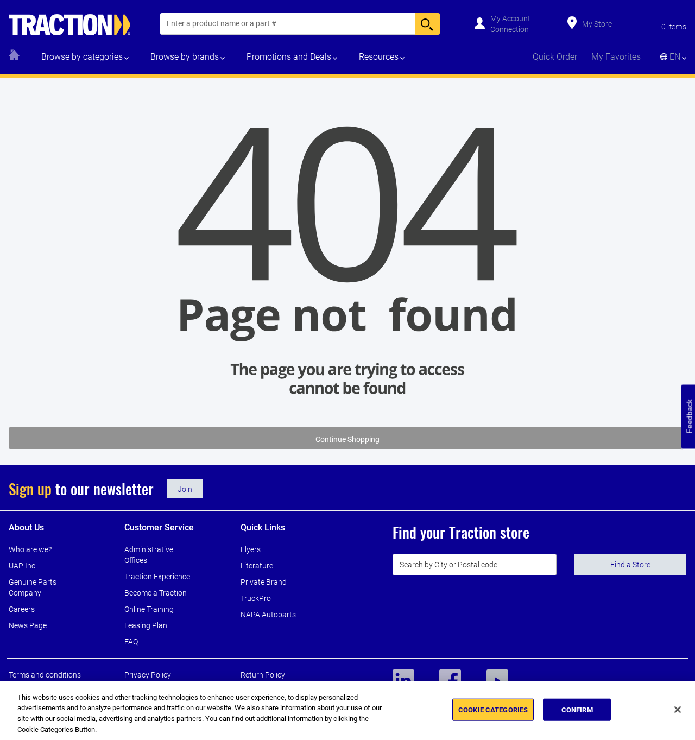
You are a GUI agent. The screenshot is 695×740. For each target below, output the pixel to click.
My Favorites (616, 57)
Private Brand (264, 582)
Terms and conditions (45, 675)
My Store (597, 24)
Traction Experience (157, 576)
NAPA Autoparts (268, 614)
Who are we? (30, 549)
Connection (509, 29)
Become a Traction (155, 593)
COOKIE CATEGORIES (493, 710)
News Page (28, 625)
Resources (379, 57)
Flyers (251, 549)
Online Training (149, 609)
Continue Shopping (347, 439)
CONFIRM (577, 710)
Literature (257, 565)
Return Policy (263, 675)
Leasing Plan (145, 625)
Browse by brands (184, 57)
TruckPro (256, 598)
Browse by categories (82, 57)
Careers (22, 609)
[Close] (678, 710)
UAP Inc (22, 565)
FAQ (131, 641)
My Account (510, 18)
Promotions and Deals (289, 57)
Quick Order (555, 57)
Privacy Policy (147, 675)
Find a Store (630, 564)
